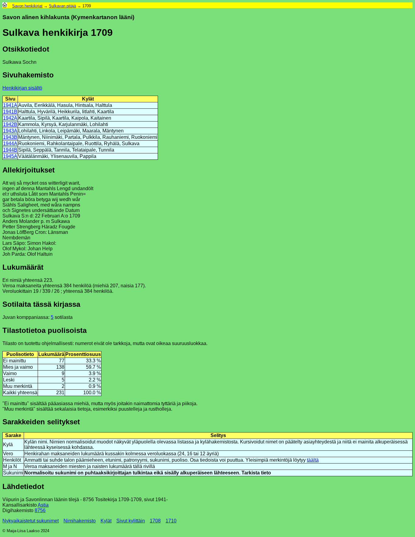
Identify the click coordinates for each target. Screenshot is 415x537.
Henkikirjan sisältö (22, 88)
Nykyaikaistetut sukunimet (30, 520)
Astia (43, 505)
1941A (10, 105)
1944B (10, 149)
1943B (10, 137)
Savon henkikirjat (27, 6)
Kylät (106, 520)
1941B (10, 111)
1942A (10, 118)
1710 (171, 520)
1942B (10, 124)
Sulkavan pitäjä (62, 6)
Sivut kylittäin (130, 520)
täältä (313, 460)
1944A (10, 143)
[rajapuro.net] (4, 6)
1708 (155, 520)
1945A (10, 156)
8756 (40, 510)
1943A (10, 130)
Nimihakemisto (79, 520)
